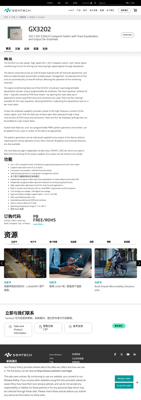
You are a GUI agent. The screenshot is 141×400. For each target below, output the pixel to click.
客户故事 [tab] (53, 241)
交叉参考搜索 (78, 358)
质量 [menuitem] (102, 10)
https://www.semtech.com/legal (54, 371)
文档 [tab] (17, 49)
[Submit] (95, 2)
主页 (6, 17)
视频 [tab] (91, 241)
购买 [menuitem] (66, 3)
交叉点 (32, 17)
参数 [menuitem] (59, 3)
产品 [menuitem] (79, 10)
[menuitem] (91, 3)
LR (51, 358)
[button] (137, 382)
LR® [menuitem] (71, 10)
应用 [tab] (26, 49)
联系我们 (124, 10)
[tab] (35, 48)
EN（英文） (132, 3)
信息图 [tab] (73, 241)
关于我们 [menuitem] (110, 10)
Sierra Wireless (55, 354)
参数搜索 (76, 362)
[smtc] (17, 10)
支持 (45, 49)
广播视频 (22, 17)
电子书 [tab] (33, 241)
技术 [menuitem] (85, 10)
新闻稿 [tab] (127, 241)
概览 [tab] (8, 48)
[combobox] (111, 3)
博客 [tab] (109, 241)
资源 (35, 49)
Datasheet (127, 35)
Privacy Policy (11, 380)
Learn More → (39, 224)
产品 (13, 17)
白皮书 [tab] (14, 241)
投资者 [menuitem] (75, 3)
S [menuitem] (86, 3)
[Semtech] (21, 357)
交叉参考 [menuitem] (50, 3)
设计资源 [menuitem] (94, 10)
